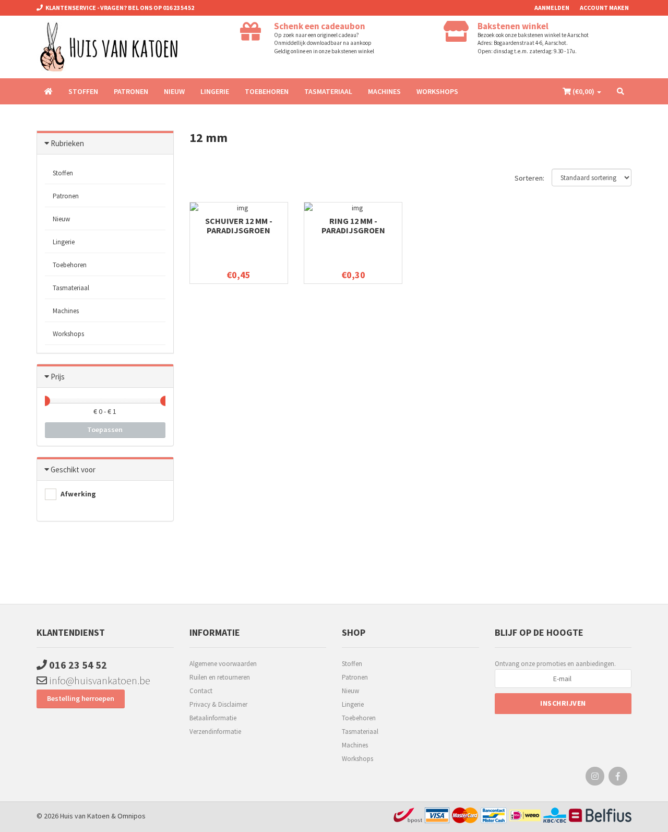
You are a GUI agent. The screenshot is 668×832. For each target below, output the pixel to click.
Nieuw (174, 91)
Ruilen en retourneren (219, 677)
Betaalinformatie (212, 718)
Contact (200, 690)
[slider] (45, 401)
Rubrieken (67, 143)
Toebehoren (267, 91)
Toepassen (105, 429)
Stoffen (83, 91)
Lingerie (214, 91)
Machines (384, 91)
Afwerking (77, 493)
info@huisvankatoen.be (98, 680)
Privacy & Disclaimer (218, 704)
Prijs (58, 377)
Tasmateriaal (328, 91)
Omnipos (131, 816)
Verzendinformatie (215, 731)
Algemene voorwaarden (223, 663)
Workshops (437, 91)
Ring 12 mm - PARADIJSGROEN (353, 225)
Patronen (131, 91)
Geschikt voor (73, 469)
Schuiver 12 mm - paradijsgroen (238, 225)
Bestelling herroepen (80, 698)
